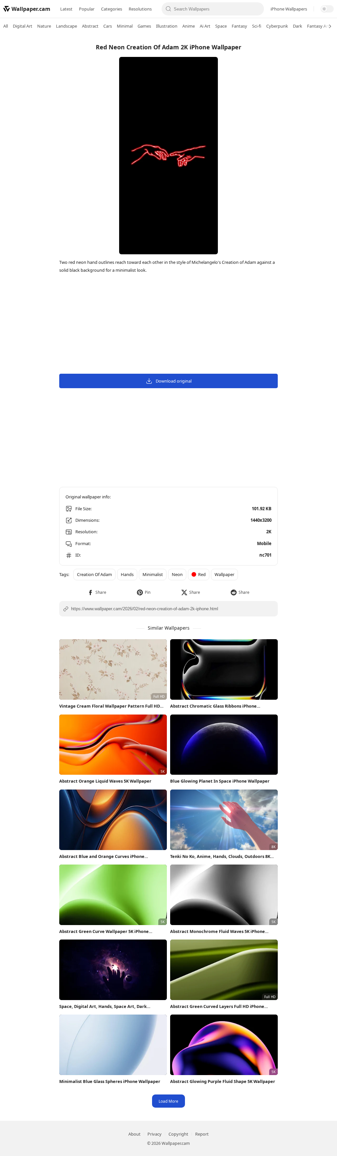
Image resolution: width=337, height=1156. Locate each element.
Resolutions (140, 9)
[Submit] (168, 8)
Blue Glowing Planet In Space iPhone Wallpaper (220, 781)
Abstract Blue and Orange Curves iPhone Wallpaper (101, 856)
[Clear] (257, 8)
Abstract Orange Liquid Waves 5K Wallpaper (105, 781)
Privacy (154, 1134)
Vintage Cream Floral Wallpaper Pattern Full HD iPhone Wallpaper (109, 706)
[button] (97, 592)
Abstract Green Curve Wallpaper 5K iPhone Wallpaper (104, 931)
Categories (111, 9)
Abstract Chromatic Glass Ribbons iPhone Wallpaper (213, 706)
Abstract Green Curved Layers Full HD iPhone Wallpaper (217, 1006)
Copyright (178, 1134)
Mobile (264, 543)
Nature (44, 26)
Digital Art (22, 26)
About (134, 1134)
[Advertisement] (310, 136)
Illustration (166, 26)
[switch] (327, 9)
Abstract (90, 26)
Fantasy (239, 26)
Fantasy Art (318, 26)
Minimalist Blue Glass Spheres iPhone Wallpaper (109, 1081)
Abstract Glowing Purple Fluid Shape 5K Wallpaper (222, 1081)
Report (202, 1134)
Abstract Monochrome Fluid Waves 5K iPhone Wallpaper (217, 931)
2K (269, 532)
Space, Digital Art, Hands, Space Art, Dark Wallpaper (103, 1006)
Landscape (66, 26)
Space (221, 26)
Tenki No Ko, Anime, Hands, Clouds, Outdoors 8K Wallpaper (220, 856)
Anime (188, 26)
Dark (297, 26)
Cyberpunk (277, 26)
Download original (174, 381)
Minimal (125, 26)
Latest (66, 9)
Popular (86, 9)
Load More (168, 1101)
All (5, 26)
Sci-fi (256, 26)
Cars (107, 26)
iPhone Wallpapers (289, 9)
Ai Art (205, 26)
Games (144, 26)
